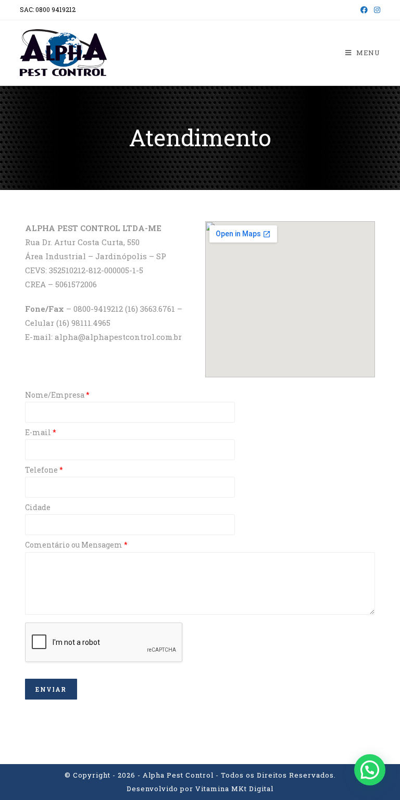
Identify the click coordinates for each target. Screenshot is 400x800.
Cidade (38, 507)
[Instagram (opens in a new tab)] (375, 10)
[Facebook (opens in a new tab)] (364, 10)
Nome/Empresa (57, 395)
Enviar (50, 689)
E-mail (40, 432)
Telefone (44, 470)
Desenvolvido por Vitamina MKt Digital (200, 788)
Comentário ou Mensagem (76, 545)
